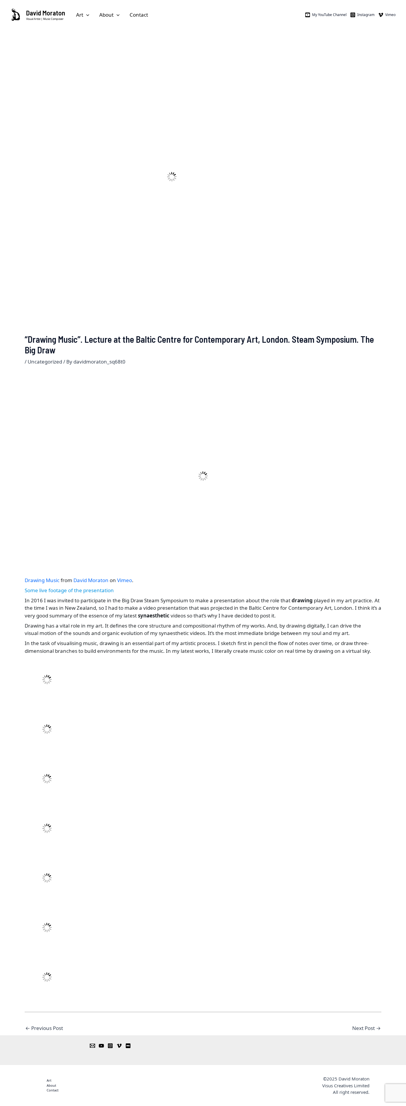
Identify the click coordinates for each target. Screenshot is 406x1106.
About (106, 14)
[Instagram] (110, 1045)
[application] (86, 15)
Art (79, 14)
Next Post (366, 1028)
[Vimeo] (119, 1045)
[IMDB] (128, 1045)
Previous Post (44, 1028)
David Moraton (45, 13)
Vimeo (124, 580)
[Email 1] (92, 1045)
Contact (139, 14)
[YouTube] (101, 1045)
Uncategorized (45, 361)
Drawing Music (42, 580)
